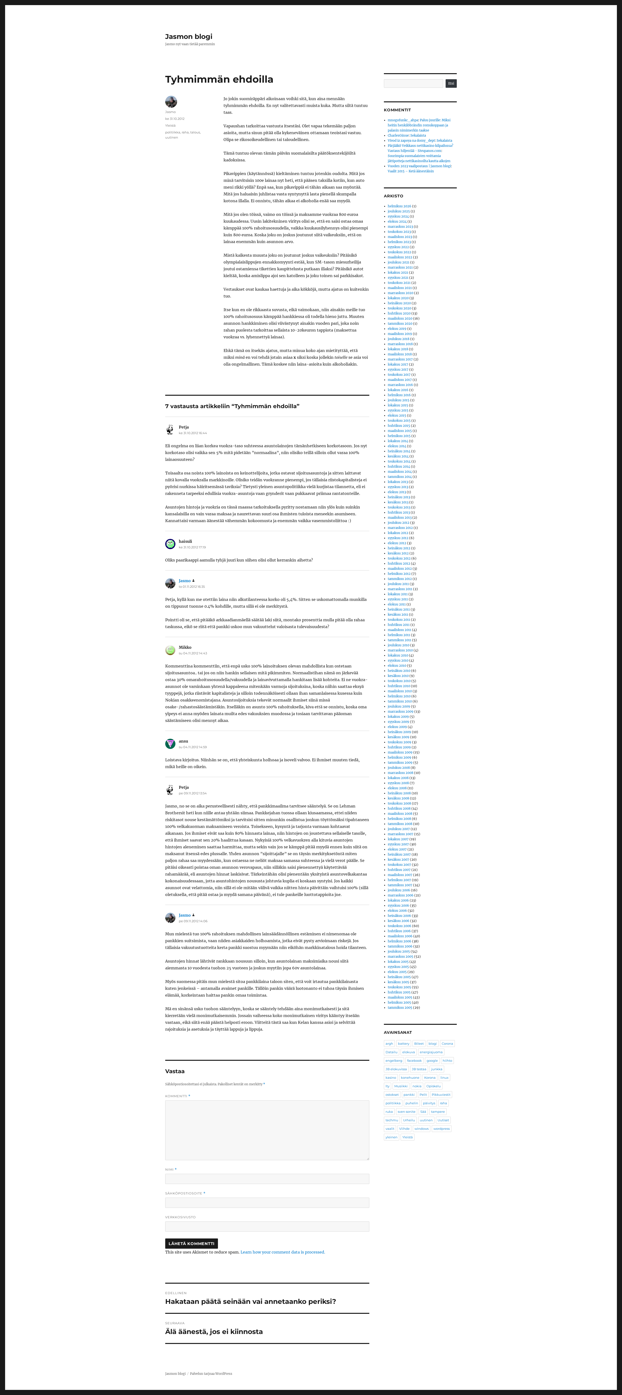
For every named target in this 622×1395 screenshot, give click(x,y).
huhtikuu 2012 (399, 564)
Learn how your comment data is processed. (283, 1252)
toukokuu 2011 (399, 620)
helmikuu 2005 (399, 1002)
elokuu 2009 (397, 727)
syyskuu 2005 (398, 967)
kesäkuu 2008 (398, 798)
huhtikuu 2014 (399, 467)
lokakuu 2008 (398, 778)
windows (422, 1129)
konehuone (410, 1077)
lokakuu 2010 (398, 655)
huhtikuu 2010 (399, 686)
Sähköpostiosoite (185, 1193)
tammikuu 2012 (400, 579)
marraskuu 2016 (400, 385)
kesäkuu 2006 (398, 921)
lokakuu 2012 (398, 533)
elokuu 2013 (397, 492)
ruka (389, 1112)
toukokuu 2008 (399, 803)
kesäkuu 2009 (398, 737)
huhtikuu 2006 (399, 931)
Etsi (451, 83)
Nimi (171, 1169)
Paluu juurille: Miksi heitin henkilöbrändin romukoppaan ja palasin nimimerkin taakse (419, 125)
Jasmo (170, 112)
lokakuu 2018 (398, 349)
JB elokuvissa (396, 1069)
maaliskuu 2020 (400, 318)
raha (185, 132)
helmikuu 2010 (399, 696)
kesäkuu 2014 (398, 456)
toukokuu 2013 (399, 507)
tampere (438, 1112)
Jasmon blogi (188, 36)
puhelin (412, 1103)
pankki (409, 1095)
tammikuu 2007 (400, 885)
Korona (430, 1077)
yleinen (391, 1137)
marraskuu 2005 (400, 957)
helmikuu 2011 (399, 635)
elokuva (408, 1052)
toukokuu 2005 (399, 987)
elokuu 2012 (397, 543)
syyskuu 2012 (398, 538)
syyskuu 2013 (398, 487)
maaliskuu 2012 (400, 569)
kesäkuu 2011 (398, 615)
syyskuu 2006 (398, 906)
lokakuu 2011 (398, 594)
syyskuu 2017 (398, 370)
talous (195, 132)
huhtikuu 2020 (399, 313)
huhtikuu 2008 (399, 809)
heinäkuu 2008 (399, 793)
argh (389, 1043)
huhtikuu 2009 (399, 747)
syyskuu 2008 (398, 783)
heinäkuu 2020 (399, 303)
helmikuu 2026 (399, 206)
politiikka (172, 132)
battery (403, 1043)
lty (387, 1086)
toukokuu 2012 (399, 558)
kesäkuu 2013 (398, 502)
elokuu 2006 (397, 911)
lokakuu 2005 (398, 962)
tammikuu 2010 (400, 701)
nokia (417, 1086)
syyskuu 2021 (398, 278)
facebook (414, 1060)
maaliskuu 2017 (400, 380)
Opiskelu (433, 1086)
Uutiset (443, 1120)
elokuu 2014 (397, 446)
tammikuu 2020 (400, 324)
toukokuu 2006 (399, 926)
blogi (433, 1043)
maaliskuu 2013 (400, 518)
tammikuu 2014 (400, 477)
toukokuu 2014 (399, 461)
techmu (392, 1120)
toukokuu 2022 (399, 252)
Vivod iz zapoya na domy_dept (411, 141)
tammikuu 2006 (400, 946)
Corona (447, 1043)
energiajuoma (431, 1052)
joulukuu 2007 (399, 829)
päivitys (429, 1103)
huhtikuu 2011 (399, 625)
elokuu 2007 (397, 849)
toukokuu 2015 (399, 421)
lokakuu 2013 (398, 482)
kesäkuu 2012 (398, 553)
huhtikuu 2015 (399, 426)
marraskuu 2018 (400, 344)
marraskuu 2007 (400, 834)
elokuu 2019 (397, 329)
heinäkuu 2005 (399, 977)
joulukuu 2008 (399, 768)
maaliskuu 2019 (400, 334)
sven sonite (406, 1112)
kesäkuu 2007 (398, 860)
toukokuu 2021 (399, 283)
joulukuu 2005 (399, 951)
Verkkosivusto (180, 1217)
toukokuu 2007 (399, 865)
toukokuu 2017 (399, 375)
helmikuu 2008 (399, 819)
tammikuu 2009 (400, 763)
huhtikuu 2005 (399, 992)
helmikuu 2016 (399, 395)
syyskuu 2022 (398, 247)
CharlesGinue (398, 135)
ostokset (392, 1095)
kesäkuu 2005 (398, 982)
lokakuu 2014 (398, 441)
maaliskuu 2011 (399, 630)
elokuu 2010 (397, 666)
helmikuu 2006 (399, 941)
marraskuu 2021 (400, 267)
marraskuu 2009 (401, 712)
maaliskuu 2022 (400, 257)
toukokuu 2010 (399, 681)
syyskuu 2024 (398, 216)
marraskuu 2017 (400, 359)
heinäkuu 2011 (399, 609)
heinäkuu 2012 (399, 548)
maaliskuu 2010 (400, 691)
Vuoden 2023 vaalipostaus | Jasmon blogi (419, 166)
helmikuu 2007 (399, 880)
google (432, 1060)
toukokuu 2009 (399, 742)
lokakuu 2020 (398, 298)
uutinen (171, 137)
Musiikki (401, 1086)
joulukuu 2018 (398, 339)
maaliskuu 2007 (400, 875)
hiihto (447, 1060)
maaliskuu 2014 (400, 472)
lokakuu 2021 (398, 273)
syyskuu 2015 (398, 410)
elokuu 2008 (397, 788)
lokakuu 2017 (398, 364)
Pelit (423, 1095)
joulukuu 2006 (399, 890)
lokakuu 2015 (398, 405)
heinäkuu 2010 (399, 671)
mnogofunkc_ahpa (403, 120)
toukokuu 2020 (399, 308)
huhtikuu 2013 (399, 512)
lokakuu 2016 (398, 390)
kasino (391, 1077)
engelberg (394, 1060)
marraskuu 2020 (400, 293)
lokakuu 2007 (398, 839)
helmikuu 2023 (399, 242)
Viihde (404, 1129)
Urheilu (409, 1120)
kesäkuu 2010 (398, 676)
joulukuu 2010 (398, 645)
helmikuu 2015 (399, 436)
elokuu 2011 (397, 604)
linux (445, 1077)
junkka (436, 1069)
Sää (423, 1112)
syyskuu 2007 (398, 844)
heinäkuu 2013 (399, 497)
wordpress (441, 1129)
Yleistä (170, 125)
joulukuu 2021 (398, 262)
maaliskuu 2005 (400, 997)
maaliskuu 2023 (400, 237)
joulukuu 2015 (398, 400)
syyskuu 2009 (398, 722)
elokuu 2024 (397, 221)
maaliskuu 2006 (400, 936)
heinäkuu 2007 (399, 854)
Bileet (419, 1043)
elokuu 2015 (397, 415)
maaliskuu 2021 (400, 288)
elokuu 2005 (397, 972)
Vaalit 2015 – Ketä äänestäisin (411, 171)
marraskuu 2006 (401, 895)
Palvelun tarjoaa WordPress (211, 1374)
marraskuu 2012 (400, 528)
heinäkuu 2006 (399, 916)
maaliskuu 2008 (400, 814)
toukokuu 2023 (399, 232)
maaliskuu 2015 (400, 431)
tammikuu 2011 (399, 640)
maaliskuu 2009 (400, 752)
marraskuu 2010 (400, 650)
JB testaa (419, 1069)
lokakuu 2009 (398, 717)
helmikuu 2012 (399, 574)
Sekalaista (418, 135)
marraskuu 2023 (400, 227)
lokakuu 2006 (398, 900)
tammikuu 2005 (400, 1008)
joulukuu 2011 (398, 584)
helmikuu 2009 (399, 757)
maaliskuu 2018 (400, 354)
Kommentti (177, 1096)
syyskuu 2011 (398, 599)
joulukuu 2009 (399, 706)
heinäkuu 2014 (399, 451)
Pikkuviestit (441, 1095)
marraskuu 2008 (400, 773)
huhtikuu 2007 (399, 870)
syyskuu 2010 (398, 660)
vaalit (390, 1129)
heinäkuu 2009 (399, 732)
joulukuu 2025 (399, 211)
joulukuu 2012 (398, 523)
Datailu (391, 1052)
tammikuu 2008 (400, 824)
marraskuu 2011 (400, 589)
